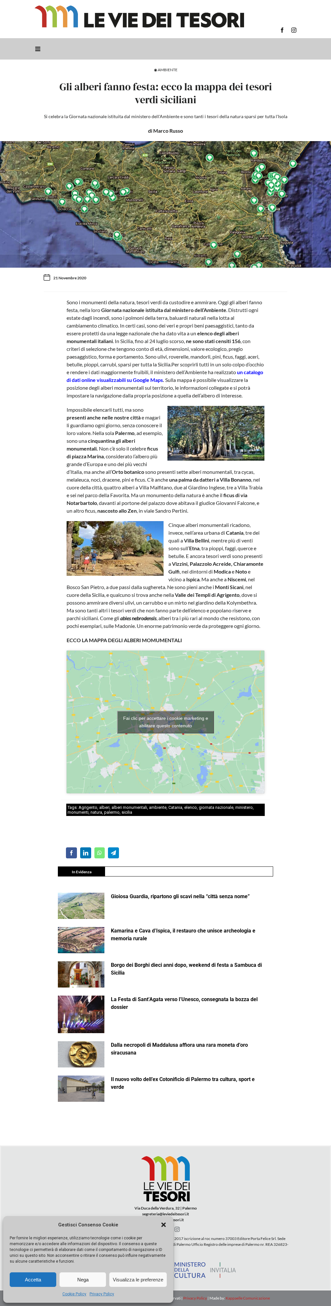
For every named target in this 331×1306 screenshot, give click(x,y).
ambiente (157, 807)
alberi (104, 807)
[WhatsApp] (99, 853)
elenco (190, 807)
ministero (244, 807)
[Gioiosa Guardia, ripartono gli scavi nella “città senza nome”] (81, 906)
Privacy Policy (102, 1294)
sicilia (127, 812)
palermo (112, 812)
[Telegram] (113, 853)
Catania (175, 807)
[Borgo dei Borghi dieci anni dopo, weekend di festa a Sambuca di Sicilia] (81, 974)
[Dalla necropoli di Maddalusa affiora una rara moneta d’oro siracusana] (81, 1054)
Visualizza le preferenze (138, 1279)
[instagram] (293, 30)
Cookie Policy (74, 1294)
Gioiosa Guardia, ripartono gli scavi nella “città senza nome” (180, 896)
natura (96, 812)
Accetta (33, 1279)
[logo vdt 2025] (139, 8)
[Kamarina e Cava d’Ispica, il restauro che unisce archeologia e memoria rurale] (81, 940)
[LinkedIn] (86, 853)
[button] (163, 1225)
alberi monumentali (129, 807)
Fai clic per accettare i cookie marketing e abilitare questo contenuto (165, 722)
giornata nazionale (216, 807)
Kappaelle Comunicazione (247, 1298)
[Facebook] (71, 853)
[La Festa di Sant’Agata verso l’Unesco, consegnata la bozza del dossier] (81, 1014)
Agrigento (88, 807)
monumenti (78, 812)
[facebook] (282, 30)
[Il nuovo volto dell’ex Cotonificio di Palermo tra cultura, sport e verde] (81, 1089)
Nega (83, 1279)
